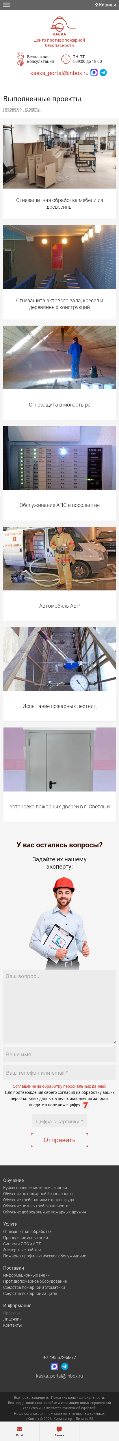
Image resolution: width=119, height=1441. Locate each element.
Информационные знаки (26, 1275)
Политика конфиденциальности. (78, 1398)
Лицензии (12, 1319)
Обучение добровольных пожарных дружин (44, 1212)
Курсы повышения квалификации (35, 1187)
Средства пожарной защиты (30, 1293)
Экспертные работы (22, 1249)
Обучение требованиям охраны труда (38, 1199)
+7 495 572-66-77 (59, 1357)
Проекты (11, 1313)
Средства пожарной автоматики (34, 1287)
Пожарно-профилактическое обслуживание (44, 1256)
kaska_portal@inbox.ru (59, 73)
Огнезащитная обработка (27, 1231)
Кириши (107, 5)
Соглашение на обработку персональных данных (59, 1086)
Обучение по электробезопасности (35, 1206)
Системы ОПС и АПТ (22, 1243)
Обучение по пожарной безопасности (38, 1193)
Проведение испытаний (25, 1237)
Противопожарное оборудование (35, 1281)
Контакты (12, 1325)
